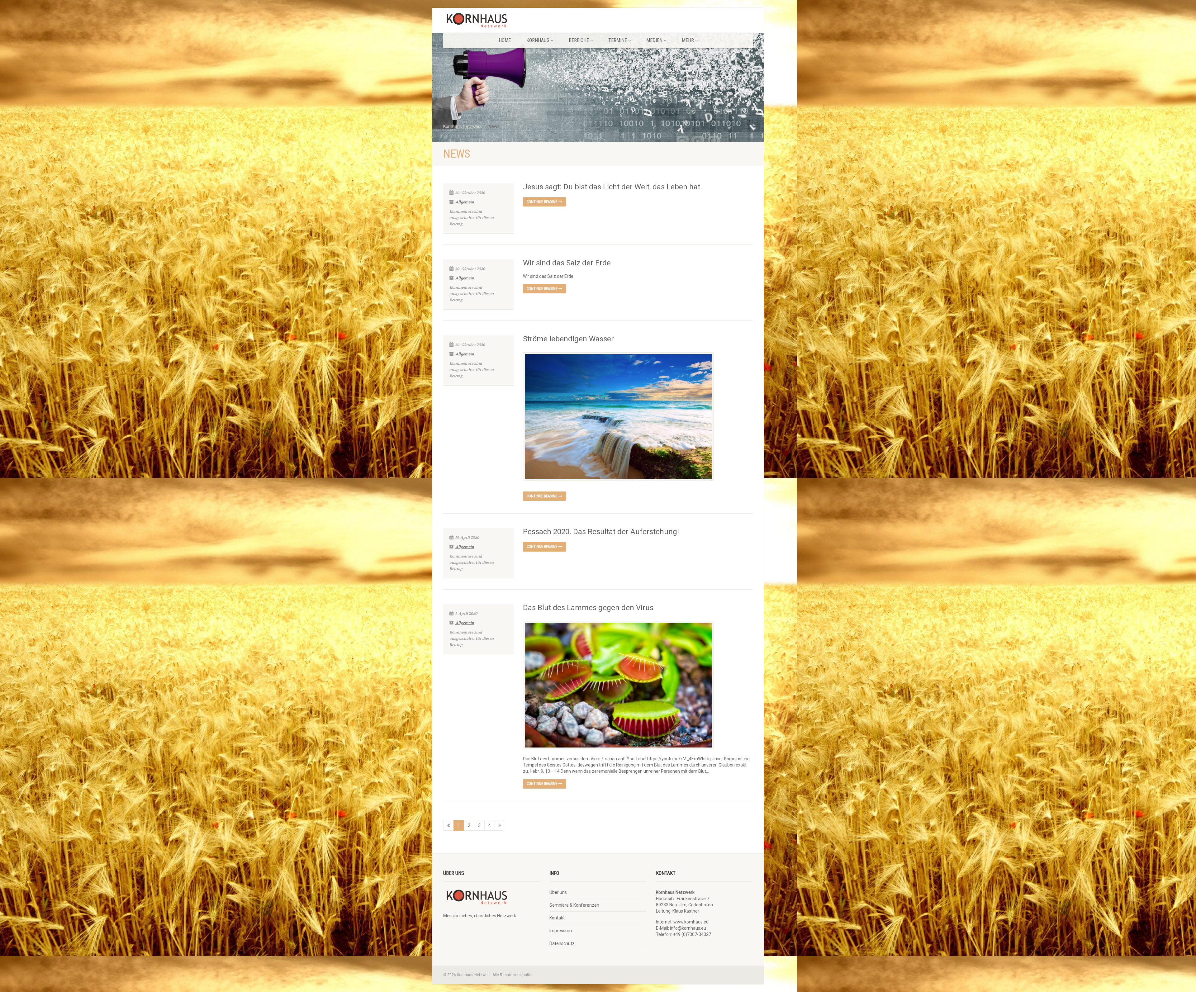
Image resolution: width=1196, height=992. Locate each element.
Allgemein (464, 202)
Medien (654, 40)
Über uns (558, 892)
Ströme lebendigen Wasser (568, 339)
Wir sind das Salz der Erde (567, 263)
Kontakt (557, 917)
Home (505, 40)
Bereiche (579, 40)
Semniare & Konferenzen (574, 905)
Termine (617, 40)
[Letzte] (500, 825)
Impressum (560, 930)
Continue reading (542, 202)
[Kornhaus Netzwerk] (491, 21)
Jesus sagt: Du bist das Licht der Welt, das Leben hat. (612, 187)
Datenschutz (562, 943)
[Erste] (448, 825)
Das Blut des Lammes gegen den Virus (588, 607)
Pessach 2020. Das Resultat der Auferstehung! (601, 531)
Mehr (688, 40)
